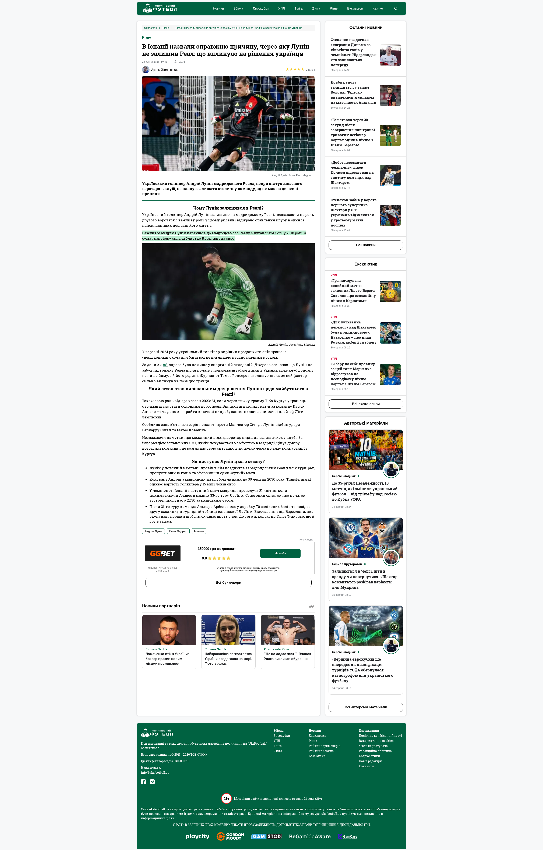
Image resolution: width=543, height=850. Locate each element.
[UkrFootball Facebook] (143, 781)
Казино (378, 8)
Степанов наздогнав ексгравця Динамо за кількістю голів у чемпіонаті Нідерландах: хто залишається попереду (353, 52)
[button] (396, 8)
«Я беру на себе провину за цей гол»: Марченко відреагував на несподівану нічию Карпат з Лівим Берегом (353, 373)
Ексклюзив (317, 736)
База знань (317, 756)
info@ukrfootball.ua (155, 772)
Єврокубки (261, 8)
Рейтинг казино (321, 751)
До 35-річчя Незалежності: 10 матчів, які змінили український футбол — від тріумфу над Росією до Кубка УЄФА (364, 491)
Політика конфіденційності (380, 736)
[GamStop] (266, 837)
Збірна (238, 8)
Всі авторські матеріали (366, 707)
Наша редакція (370, 761)
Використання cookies (376, 741)
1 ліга (298, 8)
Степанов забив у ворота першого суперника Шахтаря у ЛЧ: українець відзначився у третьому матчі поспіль (353, 212)
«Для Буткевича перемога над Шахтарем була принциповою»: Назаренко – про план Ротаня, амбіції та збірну (353, 332)
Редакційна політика (375, 751)
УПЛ (281, 8)
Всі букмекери (228, 582)
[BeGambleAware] (310, 836)
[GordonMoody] (230, 837)
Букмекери (355, 8)
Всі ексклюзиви (366, 404)
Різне (333, 8)
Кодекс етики (369, 756)
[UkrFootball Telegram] (152, 781)
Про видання (369, 730)
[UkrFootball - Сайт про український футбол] (158, 8)
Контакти (366, 766)
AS (165, 364)
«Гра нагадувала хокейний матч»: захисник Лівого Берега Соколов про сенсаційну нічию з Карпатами (353, 290)
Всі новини (365, 245)
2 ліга (316, 8)
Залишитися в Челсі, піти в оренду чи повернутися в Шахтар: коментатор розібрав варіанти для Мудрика (365, 579)
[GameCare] (347, 837)
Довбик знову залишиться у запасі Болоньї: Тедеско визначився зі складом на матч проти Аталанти (353, 92)
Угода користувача (373, 746)
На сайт (280, 553)
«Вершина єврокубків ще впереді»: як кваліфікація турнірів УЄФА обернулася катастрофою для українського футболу (362, 670)
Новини (218, 8)
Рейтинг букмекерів (324, 746)
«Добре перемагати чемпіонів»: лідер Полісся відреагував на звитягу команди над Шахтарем (352, 172)
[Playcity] (197, 837)
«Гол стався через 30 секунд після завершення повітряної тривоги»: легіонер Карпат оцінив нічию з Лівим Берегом (353, 132)
